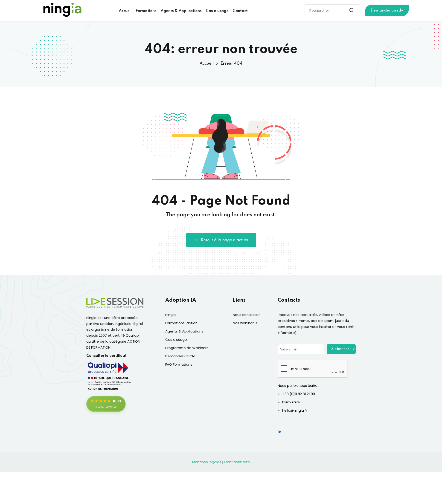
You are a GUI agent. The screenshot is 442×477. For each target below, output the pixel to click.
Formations (146, 11)
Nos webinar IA (245, 323)
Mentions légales (206, 462)
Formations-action (181, 323)
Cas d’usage (217, 11)
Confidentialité (237, 462)
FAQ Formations (178, 364)
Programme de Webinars (186, 347)
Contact (240, 11)
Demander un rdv (387, 10)
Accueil (125, 11)
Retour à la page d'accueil (225, 240)
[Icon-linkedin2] (279, 431)
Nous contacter (246, 314)
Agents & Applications (181, 11)
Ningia (170, 314)
